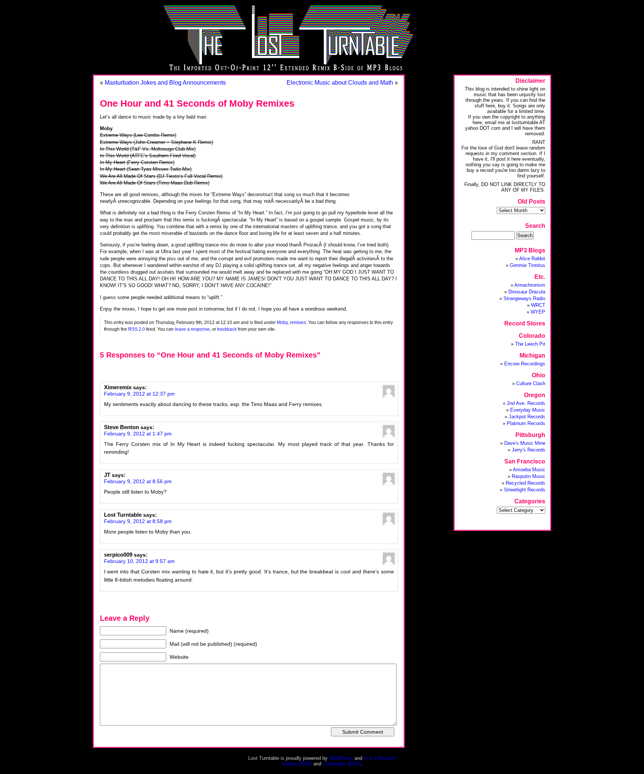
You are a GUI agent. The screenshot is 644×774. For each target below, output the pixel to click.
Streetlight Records (524, 490)
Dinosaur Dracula (526, 292)
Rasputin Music (528, 476)
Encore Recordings (524, 363)
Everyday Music (527, 410)
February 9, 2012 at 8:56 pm (138, 481)
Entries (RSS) (297, 764)
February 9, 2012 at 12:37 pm (139, 394)
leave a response (192, 329)
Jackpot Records (527, 416)
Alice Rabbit (532, 258)
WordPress (341, 758)
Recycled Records (525, 483)
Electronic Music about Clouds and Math (340, 82)
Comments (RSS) (342, 764)
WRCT (538, 305)
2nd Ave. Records (526, 403)
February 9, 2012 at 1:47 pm (138, 434)
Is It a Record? (380, 758)
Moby (282, 322)
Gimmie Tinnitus (527, 265)
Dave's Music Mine (524, 443)
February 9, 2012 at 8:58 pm (138, 521)
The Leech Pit (530, 344)
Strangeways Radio (524, 298)
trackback (227, 329)
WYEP (538, 312)
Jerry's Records (528, 450)
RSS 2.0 (136, 329)
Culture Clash (530, 383)
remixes (298, 322)
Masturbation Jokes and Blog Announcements (165, 82)
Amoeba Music (529, 469)
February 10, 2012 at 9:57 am (139, 561)
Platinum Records (526, 423)
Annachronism (529, 285)
